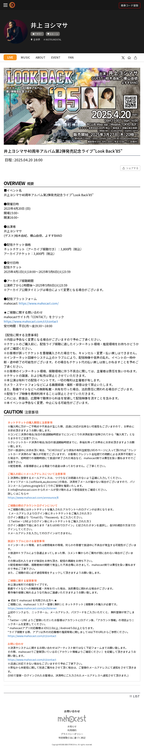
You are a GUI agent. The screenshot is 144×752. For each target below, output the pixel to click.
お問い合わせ (72, 711)
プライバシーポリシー (72, 733)
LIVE (10, 57)
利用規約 (72, 730)
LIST (136, 696)
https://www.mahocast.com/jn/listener (32, 608)
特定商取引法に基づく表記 (72, 737)
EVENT (55, 57)
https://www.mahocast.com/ (39, 303)
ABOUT (40, 57)
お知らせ (72, 726)
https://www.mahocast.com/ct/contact (31, 321)
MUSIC (25, 57)
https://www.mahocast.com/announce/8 (33, 497)
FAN (71, 57)
